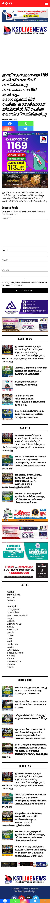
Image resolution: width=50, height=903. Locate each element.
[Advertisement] (25, 53)
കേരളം (10, 626)
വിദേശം (11, 658)
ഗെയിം (10, 632)
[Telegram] (25, 128)
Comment (7, 218)
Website (5, 270)
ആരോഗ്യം (13, 612)
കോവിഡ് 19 (12, 629)
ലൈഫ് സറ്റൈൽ (15, 652)
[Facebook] (10, 123)
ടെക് (9, 641)
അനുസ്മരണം (13, 609)
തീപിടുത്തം (12, 644)
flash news (11, 597)
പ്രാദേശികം (13, 649)
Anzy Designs (30, 891)
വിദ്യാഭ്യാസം (14, 661)
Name (5, 250)
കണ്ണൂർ (10, 617)
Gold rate (10, 600)
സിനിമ (10, 667)
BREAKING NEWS (13, 594)
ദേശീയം (11, 646)
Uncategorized (12, 606)
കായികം (11, 620)
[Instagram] (10, 128)
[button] (4, 865)
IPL (8, 603)
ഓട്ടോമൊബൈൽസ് (17, 614)
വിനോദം (11, 664)
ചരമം (9, 638)
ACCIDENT (11, 591)
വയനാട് (11, 655)
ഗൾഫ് (10, 635)
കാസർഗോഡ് (14, 623)
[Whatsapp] (25, 123)
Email (5, 260)
